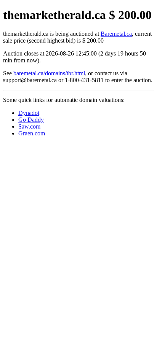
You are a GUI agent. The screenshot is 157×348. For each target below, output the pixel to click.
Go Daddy (31, 119)
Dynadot (28, 113)
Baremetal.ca (116, 33)
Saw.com (29, 126)
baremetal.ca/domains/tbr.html (49, 73)
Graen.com (31, 133)
